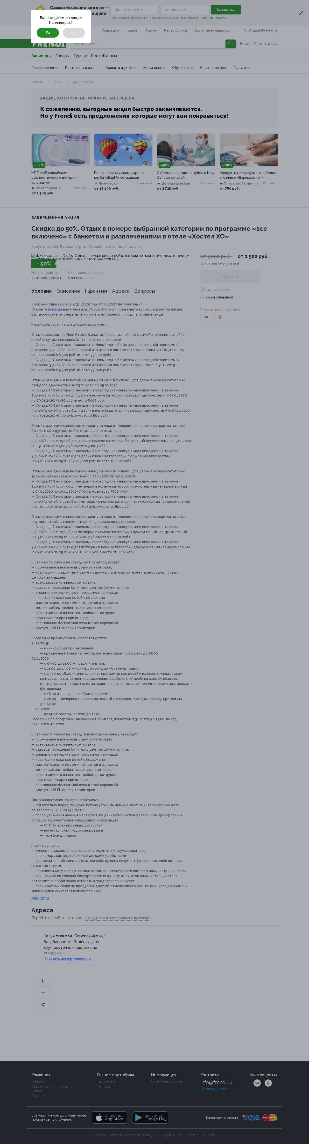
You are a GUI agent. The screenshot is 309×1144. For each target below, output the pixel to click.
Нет (74, 33)
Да (48, 33)
